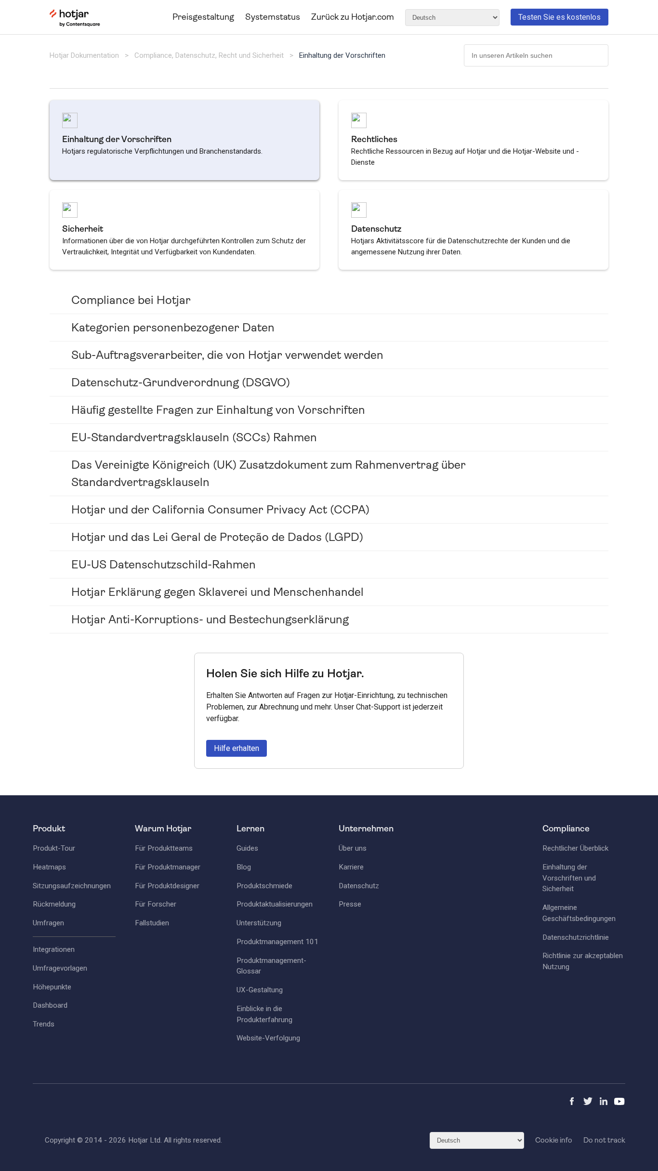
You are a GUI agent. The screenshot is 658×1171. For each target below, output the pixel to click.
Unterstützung (259, 923)
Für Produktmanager (167, 867)
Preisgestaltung (203, 17)
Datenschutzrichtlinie (575, 937)
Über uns (353, 848)
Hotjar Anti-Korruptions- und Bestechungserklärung (210, 619)
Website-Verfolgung (268, 1038)
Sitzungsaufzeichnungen (72, 886)
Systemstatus (272, 17)
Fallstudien (152, 923)
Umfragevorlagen (60, 968)
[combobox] (536, 55)
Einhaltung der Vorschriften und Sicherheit (569, 878)
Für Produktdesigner (167, 886)
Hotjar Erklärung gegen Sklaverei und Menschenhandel (217, 592)
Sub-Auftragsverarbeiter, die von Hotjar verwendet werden (227, 355)
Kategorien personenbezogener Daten (173, 327)
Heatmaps (49, 867)
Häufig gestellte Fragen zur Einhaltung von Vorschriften (218, 410)
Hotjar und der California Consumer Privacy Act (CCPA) (220, 509)
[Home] (75, 24)
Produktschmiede (264, 886)
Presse (350, 904)
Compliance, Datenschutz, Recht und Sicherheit (210, 55)
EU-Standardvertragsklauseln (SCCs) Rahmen (194, 437)
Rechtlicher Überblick (575, 848)
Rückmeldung (54, 904)
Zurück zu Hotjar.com (352, 17)
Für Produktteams (164, 848)
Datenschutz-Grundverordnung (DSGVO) (180, 382)
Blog (244, 867)
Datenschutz (359, 886)
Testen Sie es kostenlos (559, 17)
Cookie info (553, 1140)
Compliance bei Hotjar (131, 300)
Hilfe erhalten (236, 748)
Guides (247, 848)
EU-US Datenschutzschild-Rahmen (163, 564)
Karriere (351, 867)
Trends (43, 1024)
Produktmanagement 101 (277, 941)
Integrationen (54, 949)
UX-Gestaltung (260, 990)
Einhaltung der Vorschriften (342, 55)
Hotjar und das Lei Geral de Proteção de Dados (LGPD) (217, 537)
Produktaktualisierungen (275, 904)
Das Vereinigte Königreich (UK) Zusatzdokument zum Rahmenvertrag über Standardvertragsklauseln (268, 473)
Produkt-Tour (54, 848)
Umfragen (48, 923)
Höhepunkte (52, 987)
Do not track (604, 1140)
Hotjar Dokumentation (84, 55)
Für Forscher (155, 904)
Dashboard (50, 1005)
